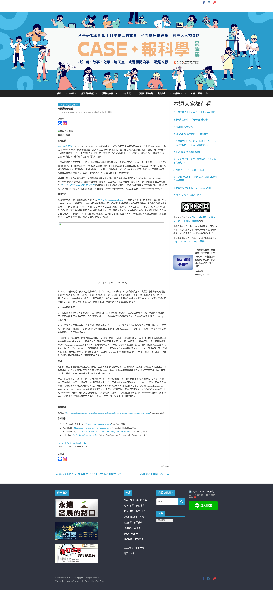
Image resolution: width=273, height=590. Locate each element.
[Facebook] (60, 123)
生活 (143, 511)
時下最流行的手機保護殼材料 (187, 152)
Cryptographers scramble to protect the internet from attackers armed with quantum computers (108, 413)
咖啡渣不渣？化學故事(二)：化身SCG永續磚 (194, 112)
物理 (126, 505)
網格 (102, 112)
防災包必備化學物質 (183, 127)
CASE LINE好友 (206, 491)
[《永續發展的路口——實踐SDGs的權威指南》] (76, 501)
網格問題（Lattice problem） (111, 200)
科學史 (137, 528)
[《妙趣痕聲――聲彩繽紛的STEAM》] (76, 523)
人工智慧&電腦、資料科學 (69, 105)
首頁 (59, 93)
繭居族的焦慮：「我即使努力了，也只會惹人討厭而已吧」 (89, 474)
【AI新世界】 (126, 93)
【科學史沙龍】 (108, 93)
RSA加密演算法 (65, 146)
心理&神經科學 (131, 534)
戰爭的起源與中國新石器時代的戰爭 (190, 119)
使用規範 (161, 93)
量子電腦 (108, 112)
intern (80, 112)
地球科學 (128, 528)
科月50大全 (203, 93)
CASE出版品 (174, 93)
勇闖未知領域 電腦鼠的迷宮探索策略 (190, 134)
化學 (132, 505)
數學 (138, 511)
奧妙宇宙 (140, 505)
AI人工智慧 (129, 500)
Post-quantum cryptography (98, 424)
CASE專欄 (69, 93)
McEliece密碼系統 (92, 112)
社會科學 (129, 522)
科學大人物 (129, 553)
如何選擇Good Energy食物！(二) (188, 170)
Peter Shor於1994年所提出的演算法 (78, 185)
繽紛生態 (129, 539)
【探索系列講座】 (87, 93)
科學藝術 (138, 522)
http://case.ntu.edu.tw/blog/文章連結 (190, 241)
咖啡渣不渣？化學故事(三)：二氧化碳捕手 (193, 188)
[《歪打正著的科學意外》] (76, 546)
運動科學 (139, 539)
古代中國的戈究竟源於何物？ (187, 195)
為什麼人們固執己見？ (154, 474)
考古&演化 (129, 511)
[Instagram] (65, 123)
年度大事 (139, 548)
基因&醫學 (141, 500)
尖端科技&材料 (131, 517)
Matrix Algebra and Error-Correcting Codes (93, 428)
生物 (142, 517)
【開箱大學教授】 (146, 93)
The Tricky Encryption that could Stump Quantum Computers (104, 431)
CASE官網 (190, 93)
